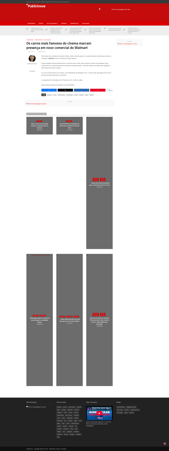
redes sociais (59, 434)
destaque (76, 418)
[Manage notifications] (164, 443)
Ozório (126, 412)
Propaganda (31, 23)
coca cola (70, 412)
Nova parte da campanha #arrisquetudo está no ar (115, 29)
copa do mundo (69, 415)
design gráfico (69, 418)
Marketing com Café (135, 409)
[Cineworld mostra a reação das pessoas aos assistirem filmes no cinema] (125, 30)
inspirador (65, 426)
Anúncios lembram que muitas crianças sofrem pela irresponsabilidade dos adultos (95, 30)
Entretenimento (52, 23)
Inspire (41, 23)
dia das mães (59, 420)
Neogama (59, 431)
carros (55, 95)
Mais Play (127, 409)
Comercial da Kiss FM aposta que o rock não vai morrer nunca (99, 184)
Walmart (91, 95)
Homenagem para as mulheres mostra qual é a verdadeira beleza (39, 320)
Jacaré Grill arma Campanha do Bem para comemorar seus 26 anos (69, 126)
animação (59, 407)
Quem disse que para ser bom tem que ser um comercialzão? (70, 320)
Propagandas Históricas (131, 407)
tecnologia (72, 434)
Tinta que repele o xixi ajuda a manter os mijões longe (37, 29)
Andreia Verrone (32, 64)
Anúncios (79, 407)
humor (68, 423)
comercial (81, 95)
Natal (76, 428)
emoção (75, 420)
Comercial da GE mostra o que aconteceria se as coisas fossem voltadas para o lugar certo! (76, 30)
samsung (66, 434)
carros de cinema (61, 95)
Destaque (47, 40)
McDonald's (66, 428)
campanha (49, 95)
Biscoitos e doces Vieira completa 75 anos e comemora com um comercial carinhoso (56, 30)
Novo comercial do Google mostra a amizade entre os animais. (39, 126)
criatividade (76, 415)
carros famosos (69, 95)
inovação (59, 426)
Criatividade (39, 40)
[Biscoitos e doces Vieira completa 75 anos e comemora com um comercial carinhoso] (48, 30)
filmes (86, 95)
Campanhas (69, 121)
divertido (70, 420)
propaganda (69, 431)
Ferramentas (74, 23)
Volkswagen (78, 434)
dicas (65, 420)
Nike (64, 431)
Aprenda (64, 23)
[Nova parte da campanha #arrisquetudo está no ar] (106, 29)
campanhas (59, 412)
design (63, 418)
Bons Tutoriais (120, 409)
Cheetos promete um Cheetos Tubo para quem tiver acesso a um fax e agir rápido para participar (99, 321)
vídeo (58, 437)
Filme (80, 420)
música (71, 428)
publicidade (76, 431)
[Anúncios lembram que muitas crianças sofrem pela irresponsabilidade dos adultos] (86, 30)
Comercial (29, 40)
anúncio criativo (72, 407)
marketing (59, 428)
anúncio (64, 407)
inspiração (71, 426)
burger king (70, 409)
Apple (58, 409)
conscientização (60, 415)
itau (76, 426)
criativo (58, 418)
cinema (76, 95)
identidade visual (75, 423)
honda (63, 423)
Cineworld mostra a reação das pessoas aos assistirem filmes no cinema (134, 30)
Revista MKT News (120, 407)
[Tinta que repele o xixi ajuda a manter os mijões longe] (28, 30)
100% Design (119, 412)
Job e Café (131, 412)
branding (63, 409)
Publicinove (85, 23)
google (58, 423)
